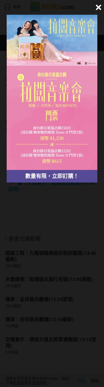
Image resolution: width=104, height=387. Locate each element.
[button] (97, 7)
